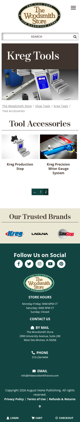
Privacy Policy (14, 399)
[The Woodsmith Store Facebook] (19, 264)
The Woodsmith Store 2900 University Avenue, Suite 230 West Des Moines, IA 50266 (39, 336)
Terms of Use (36, 399)
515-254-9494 (40, 357)
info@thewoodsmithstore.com (40, 375)
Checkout (65, 418)
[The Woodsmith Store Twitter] (29, 264)
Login (14, 418)
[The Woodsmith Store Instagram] (39, 264)
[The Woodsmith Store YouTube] (50, 264)
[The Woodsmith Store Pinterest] (61, 264)
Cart (38, 418)
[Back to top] (40, 406)
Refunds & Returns (62, 399)
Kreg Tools (61, 106)
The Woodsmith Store (17, 106)
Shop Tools (42, 106)
